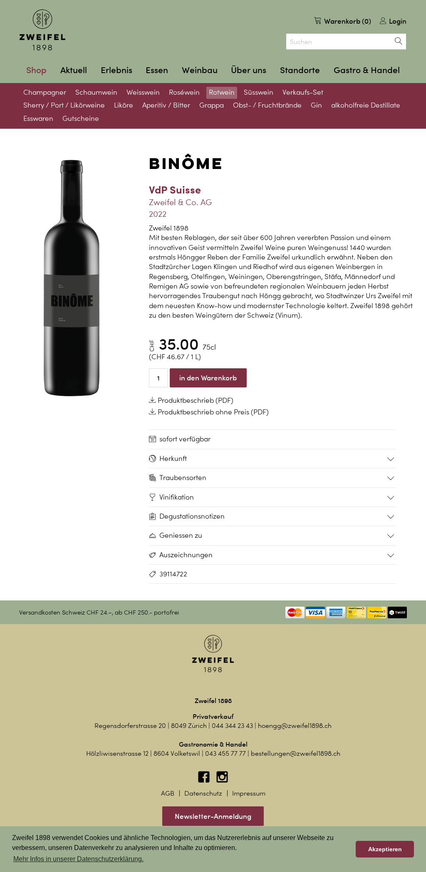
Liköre (123, 105)
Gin (316, 105)
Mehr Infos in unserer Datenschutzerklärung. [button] (78, 858)
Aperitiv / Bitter (166, 105)
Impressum (248, 793)
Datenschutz (203, 793)
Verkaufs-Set (302, 92)
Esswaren (38, 118)
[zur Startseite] (42, 30)
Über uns (248, 70)
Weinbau (200, 70)
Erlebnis (116, 70)
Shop (36, 70)
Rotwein (222, 92)
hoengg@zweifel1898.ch (295, 726)
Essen (157, 70)
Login (396, 21)
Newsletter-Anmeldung (213, 816)
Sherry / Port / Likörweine (64, 105)
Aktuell (73, 70)
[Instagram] (222, 781)
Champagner (44, 92)
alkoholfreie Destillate (365, 105)
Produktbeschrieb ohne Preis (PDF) (212, 412)
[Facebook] (205, 781)
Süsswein (258, 92)
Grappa (211, 105)
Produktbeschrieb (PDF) (194, 400)
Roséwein (184, 92)
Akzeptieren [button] (385, 849)
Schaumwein (96, 92)
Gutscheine (80, 118)
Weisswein (143, 92)
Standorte (300, 70)
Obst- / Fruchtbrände (267, 105)
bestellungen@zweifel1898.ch (295, 753)
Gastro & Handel (367, 70)
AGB (167, 793)
